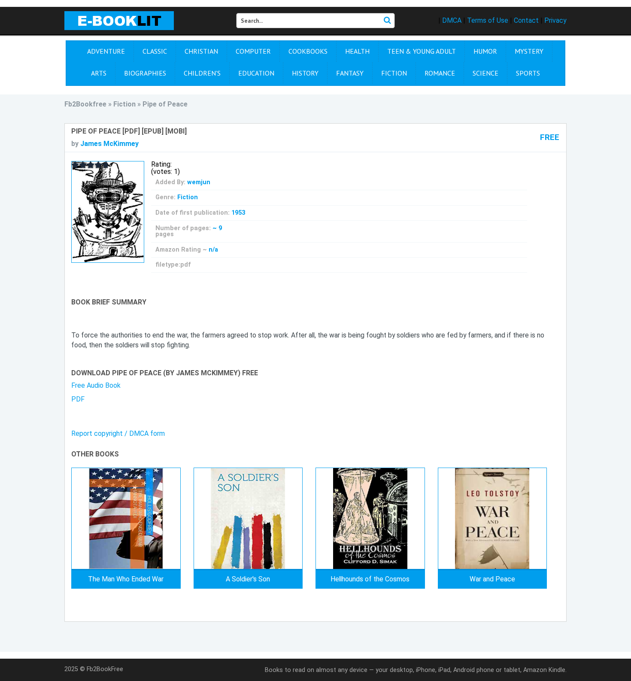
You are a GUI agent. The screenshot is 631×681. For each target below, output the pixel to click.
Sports (528, 73)
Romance (440, 73)
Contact (526, 20)
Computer (253, 51)
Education (256, 73)
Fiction (394, 73)
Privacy (555, 20)
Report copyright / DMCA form (118, 433)
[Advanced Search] (387, 20)
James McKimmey (109, 144)
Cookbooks (308, 51)
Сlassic (155, 51)
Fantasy (350, 73)
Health (357, 51)
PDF (78, 399)
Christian (201, 51)
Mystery (529, 51)
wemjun (198, 182)
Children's (202, 73)
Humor (485, 51)
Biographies (145, 73)
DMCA (451, 20)
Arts (98, 73)
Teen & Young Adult (421, 51)
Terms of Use (487, 20)
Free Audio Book (96, 385)
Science (485, 73)
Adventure (106, 51)
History (305, 73)
